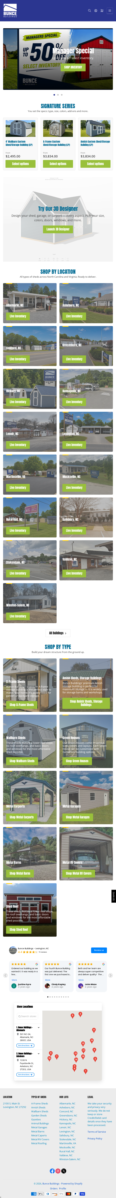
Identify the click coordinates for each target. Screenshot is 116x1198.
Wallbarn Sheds (39, 1111)
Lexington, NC (67, 1131)
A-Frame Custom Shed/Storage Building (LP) (56, 143)
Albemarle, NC (67, 1103)
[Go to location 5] (56, 996)
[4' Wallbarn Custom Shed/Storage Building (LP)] (20, 128)
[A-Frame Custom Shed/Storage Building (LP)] (58, 128)
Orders (54, 1188)
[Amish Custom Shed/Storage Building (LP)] (95, 128)
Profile (62, 1188)
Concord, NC (66, 1111)
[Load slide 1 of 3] (54, 95)
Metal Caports (39, 1135)
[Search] (89, 10)
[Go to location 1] (47, 996)
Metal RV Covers (40, 1139)
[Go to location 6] (59, 996)
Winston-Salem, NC (69, 1159)
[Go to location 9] (65, 996)
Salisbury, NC (66, 1135)
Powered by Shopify (71, 1183)
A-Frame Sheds (39, 1103)
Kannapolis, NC (67, 1123)
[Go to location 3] (52, 996)
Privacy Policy (95, 1138)
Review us (99, 950)
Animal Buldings (40, 1123)
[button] (38, 1027)
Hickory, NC (65, 1119)
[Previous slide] (5, 975)
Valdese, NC (66, 1155)
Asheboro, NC (67, 1107)
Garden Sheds (39, 1115)
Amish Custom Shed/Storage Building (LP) (95, 143)
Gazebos (36, 1119)
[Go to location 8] (63, 996)
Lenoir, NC (65, 1127)
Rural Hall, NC (67, 1151)
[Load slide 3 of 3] (62, 95)
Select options (20, 164)
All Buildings (56, 633)
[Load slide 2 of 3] (58, 95)
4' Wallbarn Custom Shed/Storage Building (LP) (19, 143)
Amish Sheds (38, 1107)
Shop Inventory (33, 82)
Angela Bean (58, 970)
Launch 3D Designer (58, 229)
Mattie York (91, 979)
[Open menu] (110, 10)
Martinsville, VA (67, 1143)
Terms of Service (97, 1131)
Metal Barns (37, 1131)
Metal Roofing (39, 1143)
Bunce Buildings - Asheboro (31, 948)
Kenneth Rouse (26, 984)
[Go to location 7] (61, 996)
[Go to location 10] (68, 996)
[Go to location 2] (50, 996)
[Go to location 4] (54, 996)
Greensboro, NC (68, 1115)
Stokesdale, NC (67, 1139)
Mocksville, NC (67, 1147)
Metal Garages (39, 1127)
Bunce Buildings (50, 1183)
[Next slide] (110, 975)
